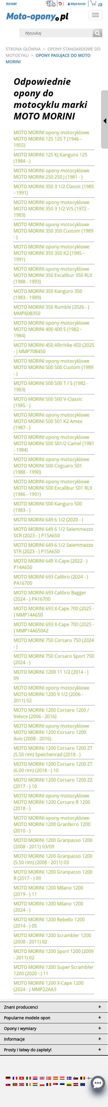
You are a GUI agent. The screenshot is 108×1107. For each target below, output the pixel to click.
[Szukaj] (97, 33)
